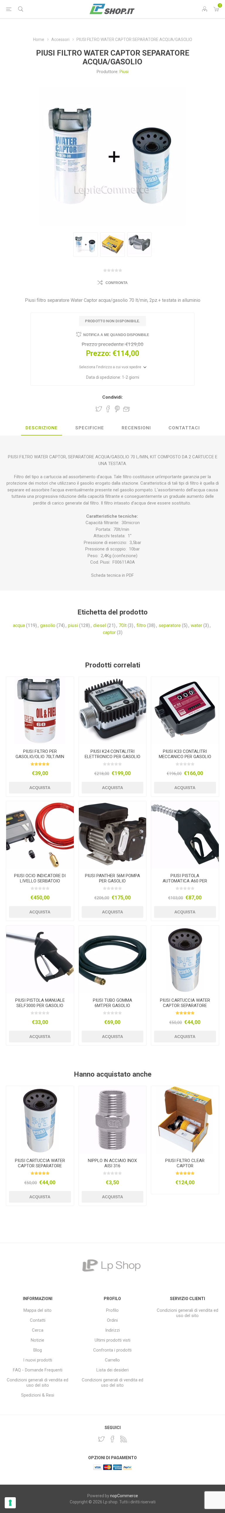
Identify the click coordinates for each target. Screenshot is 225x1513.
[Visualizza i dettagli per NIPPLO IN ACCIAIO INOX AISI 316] (112, 1120)
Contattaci (184, 428)
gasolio (47, 625)
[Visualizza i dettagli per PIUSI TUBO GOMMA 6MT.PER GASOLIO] (112, 959)
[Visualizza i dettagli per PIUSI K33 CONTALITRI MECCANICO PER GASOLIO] (185, 710)
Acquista (39, 787)
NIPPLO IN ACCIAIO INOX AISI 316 (112, 1163)
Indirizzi (112, 1330)
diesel (99, 625)
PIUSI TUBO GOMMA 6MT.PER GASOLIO (112, 1003)
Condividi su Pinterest (117, 409)
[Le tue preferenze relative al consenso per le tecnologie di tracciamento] (10, 1502)
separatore (169, 625)
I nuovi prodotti (37, 1360)
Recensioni (136, 428)
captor (109, 632)
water (196, 625)
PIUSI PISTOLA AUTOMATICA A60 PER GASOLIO (185, 881)
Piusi (124, 71)
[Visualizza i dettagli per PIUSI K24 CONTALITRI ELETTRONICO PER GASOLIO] (112, 710)
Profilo (112, 1310)
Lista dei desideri (112, 1370)
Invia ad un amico (126, 409)
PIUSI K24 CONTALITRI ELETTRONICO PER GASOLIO (112, 754)
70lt (123, 625)
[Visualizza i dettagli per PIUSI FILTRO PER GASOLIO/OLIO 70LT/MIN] (40, 710)
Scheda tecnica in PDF (112, 575)
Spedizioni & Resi (37, 1395)
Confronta (116, 283)
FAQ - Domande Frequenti (37, 1370)
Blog (37, 1350)
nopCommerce (124, 1495)
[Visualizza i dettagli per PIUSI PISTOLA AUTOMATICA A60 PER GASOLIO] (185, 835)
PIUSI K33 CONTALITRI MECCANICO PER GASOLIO (185, 754)
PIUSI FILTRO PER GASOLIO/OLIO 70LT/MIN (40, 754)
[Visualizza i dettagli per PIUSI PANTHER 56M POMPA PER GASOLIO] (112, 835)
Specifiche (89, 428)
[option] (85, 244)
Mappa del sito (37, 1310)
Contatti (37, 1320)
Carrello (112, 1360)
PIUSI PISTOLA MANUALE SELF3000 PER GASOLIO (40, 1003)
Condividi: (112, 397)
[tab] (41, 428)
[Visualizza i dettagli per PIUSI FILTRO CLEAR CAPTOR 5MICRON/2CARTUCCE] (185, 1120)
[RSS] (123, 1439)
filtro (141, 625)
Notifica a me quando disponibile (116, 335)
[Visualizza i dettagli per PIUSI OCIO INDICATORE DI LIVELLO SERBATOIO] (40, 835)
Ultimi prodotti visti (112, 1340)
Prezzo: (98, 353)
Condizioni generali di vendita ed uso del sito (37, 1382)
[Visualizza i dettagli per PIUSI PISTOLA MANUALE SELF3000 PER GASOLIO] (40, 959)
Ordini (112, 1320)
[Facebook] (112, 1439)
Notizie (37, 1340)
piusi (73, 625)
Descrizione (41, 428)
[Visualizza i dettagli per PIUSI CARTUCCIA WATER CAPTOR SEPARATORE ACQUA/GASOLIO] (185, 959)
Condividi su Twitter (99, 409)
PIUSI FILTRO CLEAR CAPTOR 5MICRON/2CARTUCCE (185, 1166)
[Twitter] (101, 1439)
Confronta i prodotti (112, 1350)
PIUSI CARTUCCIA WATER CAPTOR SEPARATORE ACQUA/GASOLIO (185, 1005)
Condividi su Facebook (108, 409)
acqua (19, 625)
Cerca (37, 1330)
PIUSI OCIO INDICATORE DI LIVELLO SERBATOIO (40, 878)
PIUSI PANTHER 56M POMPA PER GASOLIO (112, 878)
